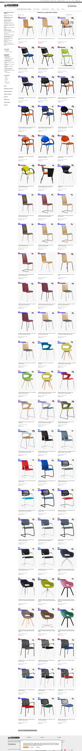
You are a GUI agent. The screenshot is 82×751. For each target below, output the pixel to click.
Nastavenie (32, 747)
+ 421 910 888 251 (62, 740)
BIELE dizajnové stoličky (8, 22)
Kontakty (51, 0)
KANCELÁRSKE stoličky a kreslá (8, 15)
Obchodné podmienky (46, 0)
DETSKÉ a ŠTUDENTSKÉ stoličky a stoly (8, 39)
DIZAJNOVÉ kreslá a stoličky (9, 34)
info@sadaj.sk (9, 2)
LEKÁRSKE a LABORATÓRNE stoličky (9, 25)
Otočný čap (7, 81)
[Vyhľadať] (67, 4)
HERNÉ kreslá (6, 33)
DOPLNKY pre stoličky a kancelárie (8, 41)
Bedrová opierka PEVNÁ (9, 58)
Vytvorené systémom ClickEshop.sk (41, 750)
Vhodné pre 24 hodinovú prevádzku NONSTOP (8, 68)
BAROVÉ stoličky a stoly (8, 42)
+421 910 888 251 (17, 2)
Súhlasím (25, 747)
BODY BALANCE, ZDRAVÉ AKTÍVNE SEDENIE (8, 36)
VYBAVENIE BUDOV (45, 9)
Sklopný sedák (7, 72)
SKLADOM (7, 50)
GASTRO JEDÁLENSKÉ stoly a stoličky (9, 44)
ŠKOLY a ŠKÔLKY (36, 9)
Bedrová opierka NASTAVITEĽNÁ (7, 57)
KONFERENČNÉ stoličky (8, 17)
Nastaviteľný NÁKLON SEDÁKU (8, 66)
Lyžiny (6, 76)
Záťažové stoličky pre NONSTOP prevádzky (7, 30)
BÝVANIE (52, 9)
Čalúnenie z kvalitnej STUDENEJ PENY (8, 60)
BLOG (55, 0)
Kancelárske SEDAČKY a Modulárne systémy (8, 20)
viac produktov (21, 730)
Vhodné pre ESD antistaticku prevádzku (9, 71)
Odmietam (38, 747)
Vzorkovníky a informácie (61, 0)
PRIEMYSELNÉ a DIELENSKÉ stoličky (9, 28)
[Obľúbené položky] (69, 0)
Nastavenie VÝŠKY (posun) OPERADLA (9, 64)
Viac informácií (39, 745)
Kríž (6, 80)
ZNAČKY (62, 9)
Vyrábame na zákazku (9, 51)
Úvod (41, 0)
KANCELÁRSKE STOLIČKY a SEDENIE (24, 9)
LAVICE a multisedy (7, 18)
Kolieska (6, 79)
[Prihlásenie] (67, 0)
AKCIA (58, 9)
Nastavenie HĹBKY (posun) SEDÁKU (9, 62)
